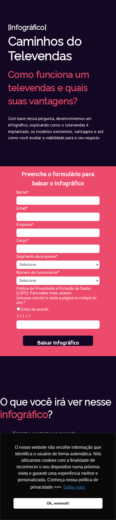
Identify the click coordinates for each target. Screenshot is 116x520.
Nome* (22, 192)
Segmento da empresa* (37, 256)
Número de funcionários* (37, 272)
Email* (22, 208)
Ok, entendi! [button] (58, 503)
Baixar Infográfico (58, 343)
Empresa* (25, 224)
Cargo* (22, 240)
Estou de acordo (34, 309)
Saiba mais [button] (74, 487)
